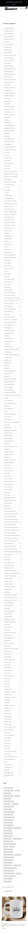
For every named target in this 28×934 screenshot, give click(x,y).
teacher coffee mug (9, 870)
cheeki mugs (7, 804)
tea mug (18, 873)
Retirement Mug (8, 865)
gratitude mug (17, 828)
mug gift (6, 846)
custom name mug (8, 806)
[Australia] (14, 4)
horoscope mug (7, 830)
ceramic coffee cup (9, 801)
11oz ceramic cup (8, 788)
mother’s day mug (8, 841)
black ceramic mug (8, 796)
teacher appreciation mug (10, 868)
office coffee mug (8, 852)
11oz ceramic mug (8, 790)
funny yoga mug (8, 828)
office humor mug (8, 854)
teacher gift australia (9, 873)
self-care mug (17, 865)
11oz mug (17, 790)
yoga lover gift (7, 881)
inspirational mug (8, 833)
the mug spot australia (9, 876)
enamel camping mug (9, 812)
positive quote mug (8, 857)
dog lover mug (7, 809)
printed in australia (8, 860)
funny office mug (8, 822)
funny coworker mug (9, 817)
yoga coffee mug (8, 878)
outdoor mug (18, 854)
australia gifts (7, 793)
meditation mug (7, 838)
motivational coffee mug (10, 844)
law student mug (8, 836)
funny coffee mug (8, 814)
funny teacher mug (8, 825)
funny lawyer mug (8, 820)
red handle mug (8, 862)
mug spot (12, 846)
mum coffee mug (8, 849)
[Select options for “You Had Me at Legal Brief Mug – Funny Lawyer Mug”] (23, 904)
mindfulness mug (17, 838)
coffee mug (15, 804)
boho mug (17, 796)
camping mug (7, 798)
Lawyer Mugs (5, 923)
